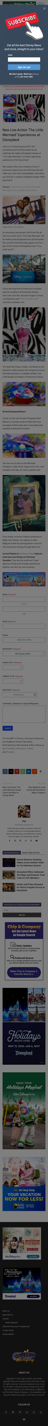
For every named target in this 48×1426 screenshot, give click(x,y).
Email (10, 55)
